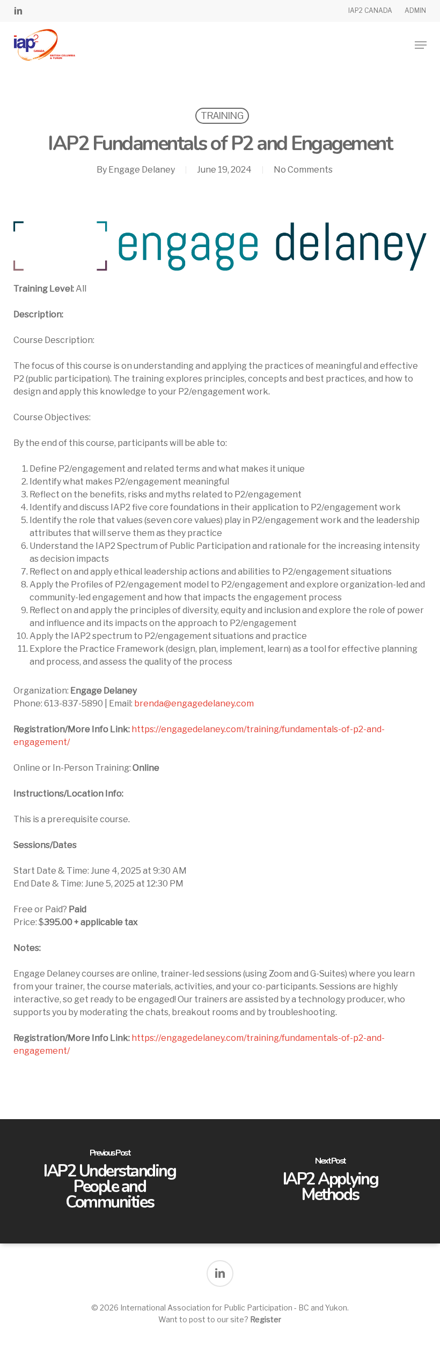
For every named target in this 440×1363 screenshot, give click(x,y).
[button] (421, 45)
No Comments (303, 170)
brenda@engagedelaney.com (194, 703)
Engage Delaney (141, 170)
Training (222, 115)
